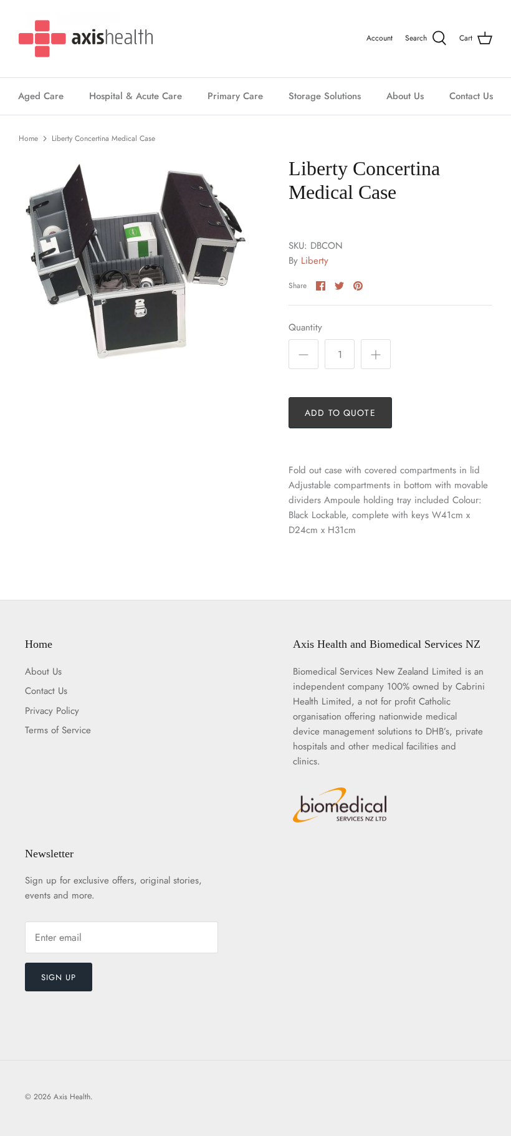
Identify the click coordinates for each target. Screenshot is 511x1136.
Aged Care (41, 96)
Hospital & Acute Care (135, 96)
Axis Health (72, 1096)
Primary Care (235, 96)
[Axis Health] (86, 38)
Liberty (314, 260)
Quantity (305, 327)
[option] (137, 257)
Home (28, 138)
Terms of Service (58, 730)
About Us (405, 96)
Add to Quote (340, 413)
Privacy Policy (52, 711)
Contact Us (471, 96)
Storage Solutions (325, 96)
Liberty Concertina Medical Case (103, 138)
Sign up (58, 977)
